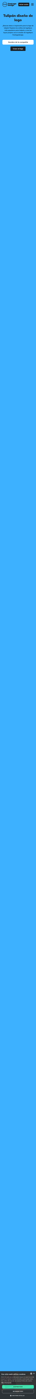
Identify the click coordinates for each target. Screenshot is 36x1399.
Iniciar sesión (23, 4)
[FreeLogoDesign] (8, 4)
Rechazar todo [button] (18, 1391)
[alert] (18, 1385)
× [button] (34, 1373)
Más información (6, 1383)
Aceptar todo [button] (18, 1387)
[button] (18, 1395)
